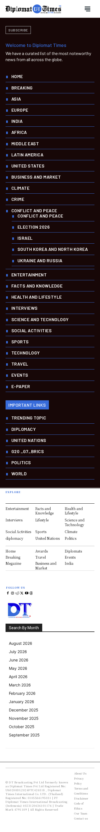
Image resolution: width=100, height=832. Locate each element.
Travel (40, 557)
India (69, 563)
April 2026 (18, 676)
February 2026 (22, 693)
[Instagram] (12, 593)
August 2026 (20, 643)
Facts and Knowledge (44, 511)
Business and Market (45, 565)
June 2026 (18, 660)
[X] (21, 593)
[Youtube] (26, 593)
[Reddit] (17, 593)
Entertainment (17, 508)
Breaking (13, 557)
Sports (40, 531)
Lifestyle (42, 520)
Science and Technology (74, 522)
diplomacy (14, 538)
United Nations (47, 538)
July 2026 (18, 651)
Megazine (13, 563)
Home (11, 551)
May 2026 (18, 668)
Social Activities (18, 531)
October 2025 (21, 726)
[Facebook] (8, 593)
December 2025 (23, 710)
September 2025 (24, 735)
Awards (41, 551)
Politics (70, 538)
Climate (71, 531)
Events (70, 557)
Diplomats (73, 551)
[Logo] (33, 8)
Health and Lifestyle (74, 511)
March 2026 (20, 685)
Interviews (14, 520)
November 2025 (24, 718)
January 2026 (21, 701)
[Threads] (31, 593)
